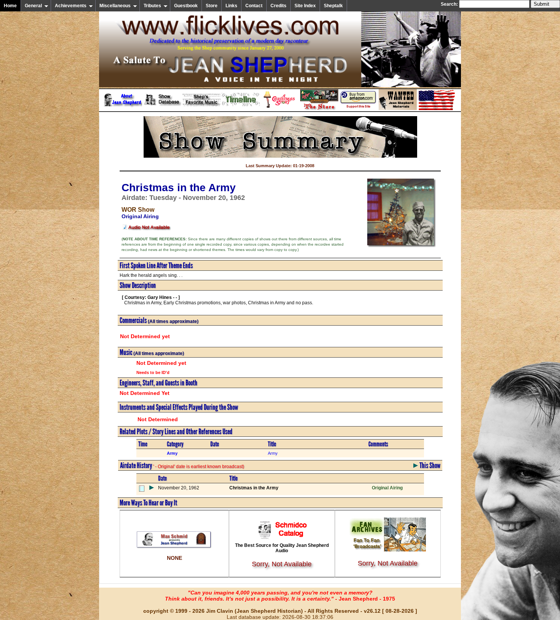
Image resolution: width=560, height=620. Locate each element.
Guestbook (186, 5)
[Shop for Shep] (319, 108)
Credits (278, 5)
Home (10, 5)
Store (212, 5)
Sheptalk (333, 5)
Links (231, 5)
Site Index (305, 5)
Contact (253, 5)
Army (273, 453)
